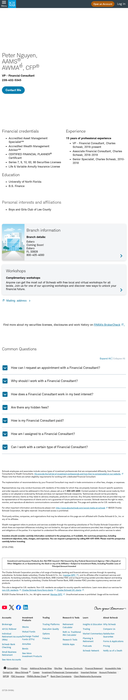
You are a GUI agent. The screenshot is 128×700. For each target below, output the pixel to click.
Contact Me (13, 90)
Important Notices (89, 672)
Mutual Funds (28, 631)
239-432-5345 (11, 80)
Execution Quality (50, 629)
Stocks (25, 627)
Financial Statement (94, 668)
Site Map (58, 668)
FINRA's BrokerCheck (107, 324)
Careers (36, 672)
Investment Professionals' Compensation (60, 672)
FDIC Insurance (17, 676)
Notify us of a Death (112, 650)
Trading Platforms (51, 624)
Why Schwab (109, 624)
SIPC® (6, 676)
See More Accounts (11, 659)
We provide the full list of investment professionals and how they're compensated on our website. (77, 474)
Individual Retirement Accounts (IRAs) (12, 636)
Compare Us (109, 629)
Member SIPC (56, 594)
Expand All (105, 358)
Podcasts (87, 646)
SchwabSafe (12, 668)
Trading (86, 629)
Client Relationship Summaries (87, 676)
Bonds (25, 648)
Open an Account (102, 3)
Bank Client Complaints (61, 676)
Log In (121, 3)
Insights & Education (92, 624)
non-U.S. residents (10, 590)
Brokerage (7, 624)
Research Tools (70, 639)
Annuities (26, 644)
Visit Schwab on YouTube (4, 607)
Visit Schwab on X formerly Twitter (11, 607)
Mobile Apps (68, 644)
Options (46, 633)
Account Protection (107, 672)
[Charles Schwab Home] (12, 4)
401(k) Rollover (9, 629)
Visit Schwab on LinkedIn (26, 607)
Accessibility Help (113, 668)
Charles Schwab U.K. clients (69, 590)
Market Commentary (93, 633)
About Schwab (21, 672)
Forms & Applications (113, 641)
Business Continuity (74, 668)
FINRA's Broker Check (36, 676)
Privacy (24, 668)
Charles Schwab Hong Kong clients (37, 590)
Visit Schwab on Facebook (18, 607)
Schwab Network (91, 650)
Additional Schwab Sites (41, 668)
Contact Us (8, 672)
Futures (46, 638)
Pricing (106, 646)
